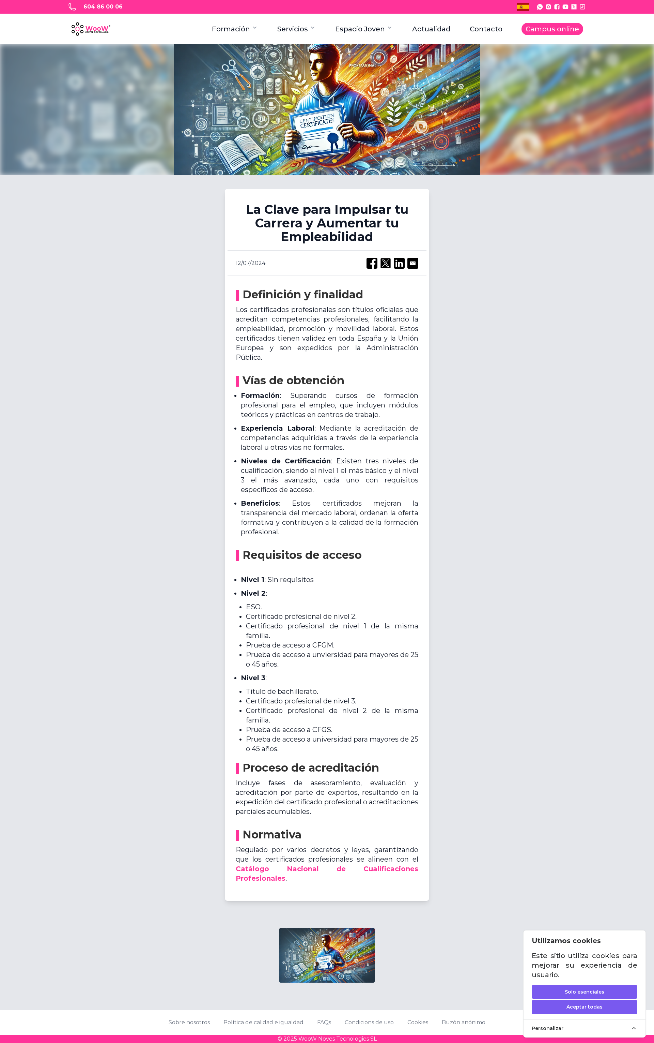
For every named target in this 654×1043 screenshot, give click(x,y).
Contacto (486, 29)
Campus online (552, 29)
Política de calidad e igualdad (263, 1022)
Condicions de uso (369, 1022)
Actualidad (431, 29)
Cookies (417, 1022)
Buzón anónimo (463, 1022)
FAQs (324, 1022)
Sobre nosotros (189, 1022)
